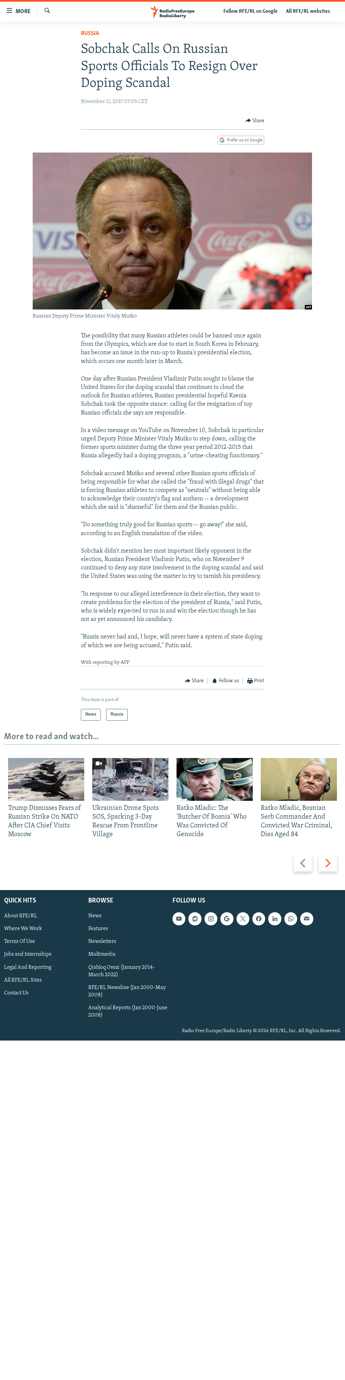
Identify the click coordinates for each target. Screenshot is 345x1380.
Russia (90, 34)
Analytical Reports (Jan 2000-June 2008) (127, 1011)
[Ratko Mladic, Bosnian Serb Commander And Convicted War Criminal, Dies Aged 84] (299, 779)
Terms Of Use (19, 941)
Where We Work (23, 928)
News (94, 916)
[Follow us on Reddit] (194, 918)
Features (98, 928)
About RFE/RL (20, 916)
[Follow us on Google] (226, 918)
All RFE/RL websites (308, 11)
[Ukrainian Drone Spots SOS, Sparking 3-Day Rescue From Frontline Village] (130, 779)
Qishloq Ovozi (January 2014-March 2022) (121, 970)
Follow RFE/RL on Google (250, 11)
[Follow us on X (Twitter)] (243, 918)
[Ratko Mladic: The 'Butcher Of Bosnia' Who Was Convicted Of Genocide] (215, 779)
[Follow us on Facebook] (258, 918)
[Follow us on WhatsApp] (290, 918)
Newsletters (102, 941)
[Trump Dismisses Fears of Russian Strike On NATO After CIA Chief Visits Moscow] (46, 779)
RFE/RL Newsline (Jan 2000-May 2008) (127, 991)
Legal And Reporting (28, 967)
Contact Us (16, 992)
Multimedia (102, 954)
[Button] (255, 121)
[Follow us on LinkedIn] (274, 918)
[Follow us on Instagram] (211, 918)
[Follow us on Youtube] (178, 918)
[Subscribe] (306, 918)
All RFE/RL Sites (23, 980)
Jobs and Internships (28, 954)
